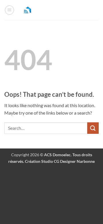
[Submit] (93, 128)
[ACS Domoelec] (51, 10)
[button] (9, 10)
